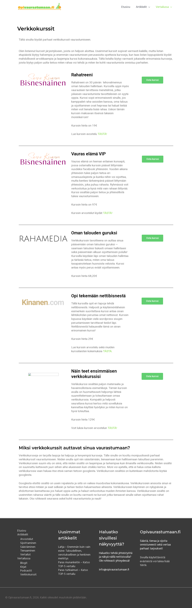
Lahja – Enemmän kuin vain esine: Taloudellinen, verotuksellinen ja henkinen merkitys (74, 553)
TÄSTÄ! (102, 134)
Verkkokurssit (28, 574)
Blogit (23, 563)
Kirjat (23, 567)
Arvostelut (26, 539)
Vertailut (25, 554)
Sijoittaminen (28, 543)
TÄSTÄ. (107, 351)
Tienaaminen (27, 551)
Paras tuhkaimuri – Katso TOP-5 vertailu (73, 572)
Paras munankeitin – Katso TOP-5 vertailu (74, 564)
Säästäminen (27, 547)
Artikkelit (141, 7)
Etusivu (125, 7)
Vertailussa (162, 7)
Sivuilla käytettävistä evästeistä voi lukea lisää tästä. (155, 561)
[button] (152, 80)
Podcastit (26, 570)
